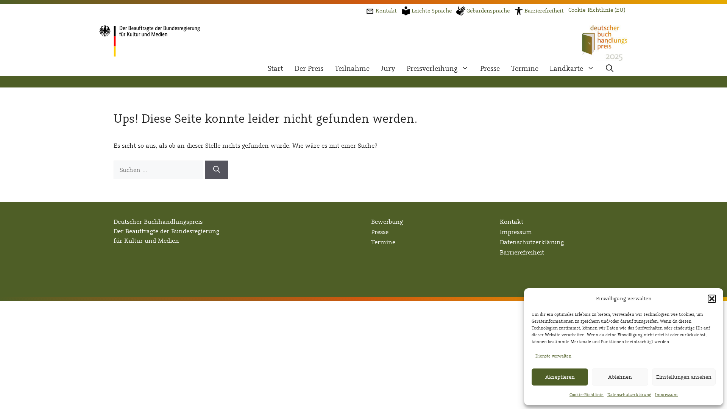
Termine (524, 68)
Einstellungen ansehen (683, 377)
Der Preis (309, 68)
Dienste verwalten (553, 356)
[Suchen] (216, 170)
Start (275, 68)
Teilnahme (352, 68)
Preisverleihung (432, 68)
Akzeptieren (560, 377)
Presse (490, 68)
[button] (712, 299)
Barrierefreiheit (522, 252)
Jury (388, 68)
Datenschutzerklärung (629, 394)
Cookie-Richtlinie (586, 394)
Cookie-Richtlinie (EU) (596, 10)
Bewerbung (387, 222)
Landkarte (566, 68)
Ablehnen (620, 377)
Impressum (666, 394)
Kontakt (511, 222)
